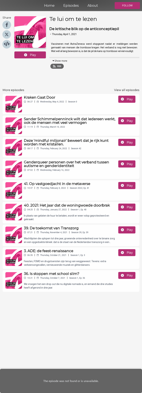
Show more (61, 60)
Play (33, 55)
